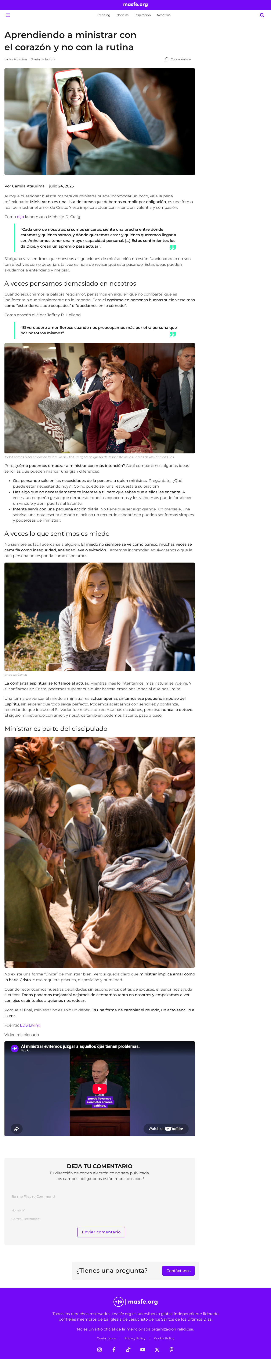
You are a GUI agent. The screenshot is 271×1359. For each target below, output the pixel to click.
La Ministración (15, 59)
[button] (8, 15)
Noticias (122, 15)
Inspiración (143, 15)
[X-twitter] (157, 1350)
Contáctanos (106, 1338)
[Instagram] (99, 1350)
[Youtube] (143, 1350)
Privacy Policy (134, 1338)
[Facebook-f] (114, 1350)
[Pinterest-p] (171, 1350)
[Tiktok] (128, 1350)
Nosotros (163, 15)
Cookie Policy (164, 1338)
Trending (103, 15)
